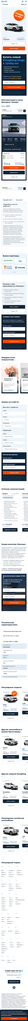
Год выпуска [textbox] (8, 426)
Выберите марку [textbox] (9, 436)
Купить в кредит (14, 48)
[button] (11, 272)
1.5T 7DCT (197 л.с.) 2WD (12, 636)
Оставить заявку (14, 341)
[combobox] (14, 426)
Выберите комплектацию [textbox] (11, 449)
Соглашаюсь (14, 1018)
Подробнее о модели (10, 529)
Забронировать (14, 172)
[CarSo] (4, 1)
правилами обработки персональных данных (12, 93)
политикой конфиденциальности (16, 92)
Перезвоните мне (14, 981)
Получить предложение (14, 87)
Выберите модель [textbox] (9, 442)
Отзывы (18, 977)
